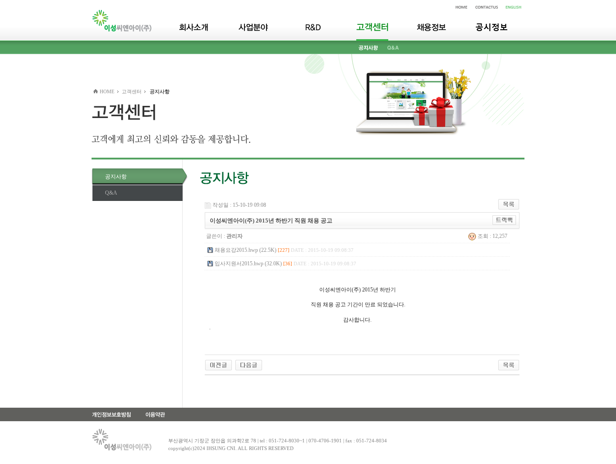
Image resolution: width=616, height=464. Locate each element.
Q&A (111, 193)
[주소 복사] (504, 220)
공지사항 (116, 176)
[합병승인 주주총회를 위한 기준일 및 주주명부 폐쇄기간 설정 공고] (218, 364)
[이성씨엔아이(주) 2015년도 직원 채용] (248, 364)
